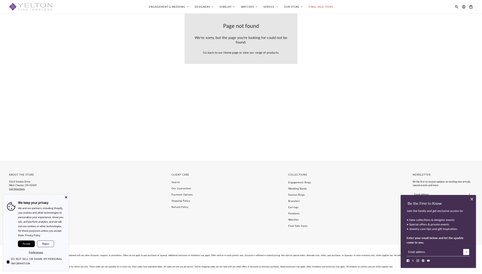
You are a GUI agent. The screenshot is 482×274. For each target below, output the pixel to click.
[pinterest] (423, 261)
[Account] (464, 7)
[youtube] (428, 261)
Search (176, 182)
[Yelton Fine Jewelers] (30, 7)
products (272, 52)
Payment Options (182, 194)
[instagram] (418, 261)
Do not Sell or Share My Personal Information (36, 261)
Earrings (293, 207)
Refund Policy (180, 207)
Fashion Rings (296, 194)
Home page (230, 52)
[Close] (66, 197)
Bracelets (294, 200)
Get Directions (17, 188)
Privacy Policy (32, 235)
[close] (472, 199)
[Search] (457, 7)
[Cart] (471, 7)
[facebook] (408, 261)
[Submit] (466, 252)
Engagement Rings (299, 182)
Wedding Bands (297, 188)
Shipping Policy (181, 200)
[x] (413, 260)
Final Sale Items (298, 225)
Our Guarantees (181, 188)
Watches (293, 219)
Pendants (294, 213)
